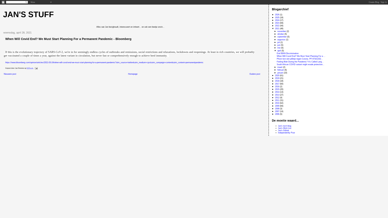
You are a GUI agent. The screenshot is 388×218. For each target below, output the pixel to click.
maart (280, 67)
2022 (277, 26)
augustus (281, 39)
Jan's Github (283, 130)
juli (278, 42)
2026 (277, 14)
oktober (280, 34)
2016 (277, 86)
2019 (277, 78)
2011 (277, 100)
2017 (277, 84)
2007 (277, 111)
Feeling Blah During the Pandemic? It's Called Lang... (300, 62)
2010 (277, 103)
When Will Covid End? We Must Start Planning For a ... (301, 56)
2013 (277, 95)
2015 (277, 89)
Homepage (132, 74)
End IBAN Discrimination (288, 53)
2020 (277, 75)
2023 (277, 23)
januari (280, 73)
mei (279, 48)
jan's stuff (28, 14)
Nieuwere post (10, 74)
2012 (277, 97)
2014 (277, 92)
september (282, 37)
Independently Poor (286, 133)
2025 (277, 17)
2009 (277, 106)
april (279, 51)
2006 (277, 114)
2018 (277, 81)
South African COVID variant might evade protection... (300, 64)
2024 (277, 20)
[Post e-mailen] (36, 68)
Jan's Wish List (284, 128)
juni (279, 45)
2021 (277, 28)
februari (280, 70)
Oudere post (254, 74)
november (282, 31)
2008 (277, 108)
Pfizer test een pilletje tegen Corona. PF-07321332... (300, 59)
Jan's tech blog (284, 126)
